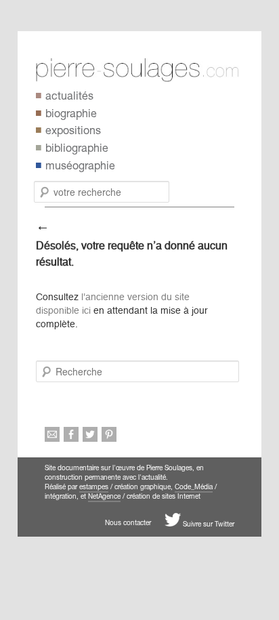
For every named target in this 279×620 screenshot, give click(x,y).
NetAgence (104, 497)
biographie (71, 115)
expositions (73, 132)
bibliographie (76, 149)
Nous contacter (128, 523)
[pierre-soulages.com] (148, 70)
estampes (93, 487)
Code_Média (194, 487)
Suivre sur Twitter (207, 525)
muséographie (80, 167)
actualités (69, 97)
